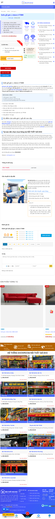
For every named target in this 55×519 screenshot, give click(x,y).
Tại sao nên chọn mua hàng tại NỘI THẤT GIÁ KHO (14, 100)
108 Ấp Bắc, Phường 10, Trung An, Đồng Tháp (45, 35)
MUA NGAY (8, 68)
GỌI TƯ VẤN (5, 72)
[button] (2, 2)
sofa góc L (9, 122)
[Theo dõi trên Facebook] (43, 495)
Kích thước (3, 58)
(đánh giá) (10, 18)
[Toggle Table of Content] (50, 95)
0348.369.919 (33, 456)
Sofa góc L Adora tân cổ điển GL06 (9, 331)
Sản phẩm (3, 11)
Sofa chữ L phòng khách (16, 89)
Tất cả (5, 244)
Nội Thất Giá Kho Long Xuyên (9, 477)
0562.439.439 (5, 377)
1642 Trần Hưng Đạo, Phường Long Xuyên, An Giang (45, 62)
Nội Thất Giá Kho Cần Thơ (35, 373)
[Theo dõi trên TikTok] (46, 495)
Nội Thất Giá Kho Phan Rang (36, 451)
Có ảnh (38, 244)
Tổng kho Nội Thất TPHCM (35, 425)
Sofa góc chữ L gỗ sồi (7, 86)
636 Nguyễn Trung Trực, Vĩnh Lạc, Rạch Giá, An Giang (45, 39)
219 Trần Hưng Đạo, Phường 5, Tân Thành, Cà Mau (45, 26)
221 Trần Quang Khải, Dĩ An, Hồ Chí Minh (45, 53)
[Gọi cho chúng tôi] (43, 498)
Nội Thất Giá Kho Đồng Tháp (9, 399)
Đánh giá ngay (46, 235)
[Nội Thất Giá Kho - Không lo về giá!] (27, 2)
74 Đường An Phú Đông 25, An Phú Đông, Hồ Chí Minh (45, 48)
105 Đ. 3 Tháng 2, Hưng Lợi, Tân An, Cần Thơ (45, 30)
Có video (32, 244)
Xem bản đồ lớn (23, 379)
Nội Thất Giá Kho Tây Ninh (8, 425)
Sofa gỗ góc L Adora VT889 (10, 97)
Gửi (51, 266)
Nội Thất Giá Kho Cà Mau (8, 373)
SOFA (8, 11)
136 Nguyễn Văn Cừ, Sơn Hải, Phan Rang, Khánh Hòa (45, 57)
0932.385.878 (5, 456)
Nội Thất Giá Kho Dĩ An (7, 451)
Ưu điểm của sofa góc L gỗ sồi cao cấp (12, 98)
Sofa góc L (13, 11)
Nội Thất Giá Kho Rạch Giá (35, 399)
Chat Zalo (6, 75)
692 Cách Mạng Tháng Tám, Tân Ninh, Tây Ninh (45, 44)
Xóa (22, 55)
